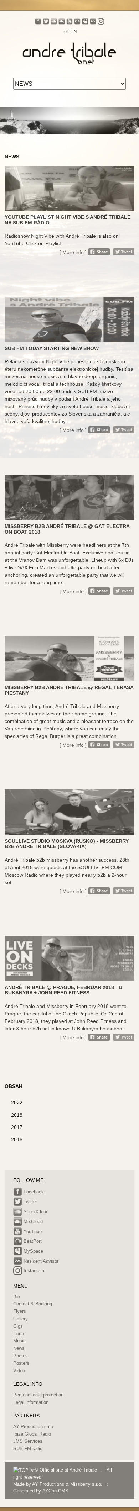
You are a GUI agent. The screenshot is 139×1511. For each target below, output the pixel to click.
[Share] (99, 251)
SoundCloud (35, 1211)
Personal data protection (38, 1395)
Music (19, 1340)
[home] (69, 53)
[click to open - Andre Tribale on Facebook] (38, 21)
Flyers (19, 1311)
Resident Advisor (40, 1261)
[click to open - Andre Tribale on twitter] (46, 21)
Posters (21, 1363)
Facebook (33, 1192)
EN (73, 31)
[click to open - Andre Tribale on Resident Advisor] (93, 21)
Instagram (33, 1271)
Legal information (30, 1402)
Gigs (18, 1326)
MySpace (32, 1251)
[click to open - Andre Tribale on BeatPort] (77, 21)
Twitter (29, 1201)
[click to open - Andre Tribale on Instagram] (101, 21)
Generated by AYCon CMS (40, 1491)
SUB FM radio (27, 1448)
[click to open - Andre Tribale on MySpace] (85, 21)
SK (65, 31)
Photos (20, 1355)
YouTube (32, 1231)
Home (19, 1333)
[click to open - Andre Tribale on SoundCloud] (54, 21)
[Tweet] (123, 251)
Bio (16, 1296)
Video (19, 1370)
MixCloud (32, 1221)
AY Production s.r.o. (34, 1426)
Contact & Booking (32, 1303)
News (19, 1348)
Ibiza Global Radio (32, 1434)
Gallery (20, 1318)
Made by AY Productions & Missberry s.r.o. (57, 1484)
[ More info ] (73, 252)
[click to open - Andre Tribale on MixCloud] (62, 21)
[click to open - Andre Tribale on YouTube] (69, 21)
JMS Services (27, 1441)
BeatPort (32, 1241)
